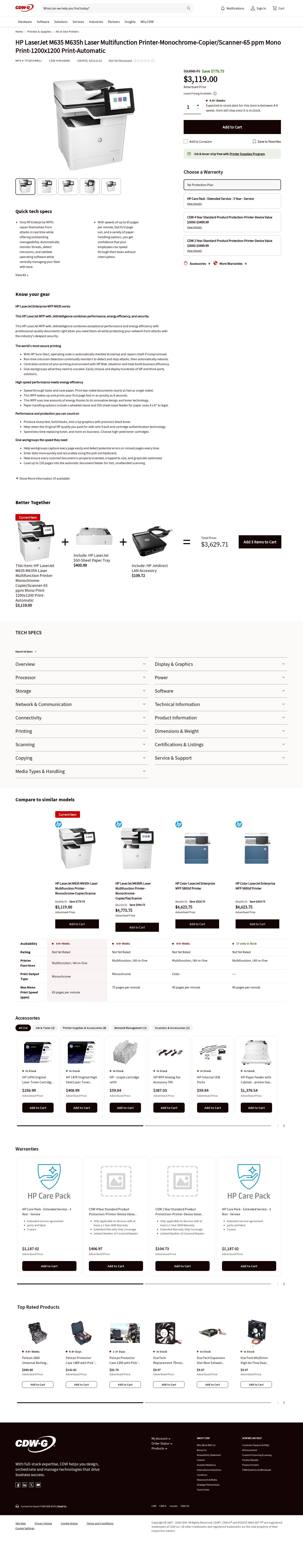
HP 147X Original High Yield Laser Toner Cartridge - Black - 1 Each (81, 1080)
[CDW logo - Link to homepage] (24, 8)
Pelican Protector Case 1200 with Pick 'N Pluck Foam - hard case (125, 1360)
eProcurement (249, 1450)
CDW (154, 1505)
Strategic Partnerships (208, 1484)
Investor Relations (206, 1464)
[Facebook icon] (17, 1485)
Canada (173, 1505)
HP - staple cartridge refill (124, 1079)
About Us (202, 1450)
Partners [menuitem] (114, 22)
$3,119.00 (200, 79)
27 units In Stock (246, 943)
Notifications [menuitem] (235, 8)
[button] (278, 8)
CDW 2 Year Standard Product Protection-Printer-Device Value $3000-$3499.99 (178, 1212)
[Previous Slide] (278, 1126)
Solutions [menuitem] (61, 22)
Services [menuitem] (78, 22)
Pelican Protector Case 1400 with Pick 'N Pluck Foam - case (81, 1360)
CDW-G (162, 1505)
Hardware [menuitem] (25, 22)
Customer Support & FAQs (255, 1445)
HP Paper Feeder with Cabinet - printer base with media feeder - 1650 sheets (256, 1080)
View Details (194, 204)
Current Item (67, 814)
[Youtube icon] (38, 1485)
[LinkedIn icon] (24, 1485)
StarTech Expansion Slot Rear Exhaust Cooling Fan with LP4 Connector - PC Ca (212, 1360)
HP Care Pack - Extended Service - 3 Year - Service (46, 1211)
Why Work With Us (206, 1445)
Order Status (161, 1443)
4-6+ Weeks (63, 943)
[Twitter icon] (31, 1485)
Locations (202, 1474)
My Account (160, 1438)
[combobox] (110, 8)
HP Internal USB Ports (208, 1079)
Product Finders (250, 1464)
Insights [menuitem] (130, 22)
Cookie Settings (24, 1528)
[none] (25, 22)
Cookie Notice (69, 1523)
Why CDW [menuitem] (147, 22)
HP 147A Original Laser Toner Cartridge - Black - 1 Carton (37, 1080)
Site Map (20, 1523)
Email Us (62, 1506)
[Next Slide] (284, 1126)
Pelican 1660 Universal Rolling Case (34, 1360)
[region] (151, 1083)
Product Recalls (250, 1459)
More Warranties (231, 263)
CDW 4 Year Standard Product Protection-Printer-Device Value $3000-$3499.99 (112, 1212)
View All (21, 275)
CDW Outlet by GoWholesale (256, 1469)
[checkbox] (186, 141)
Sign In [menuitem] (261, 8)
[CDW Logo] (24, 8)
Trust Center (203, 1489)
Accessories (198, 263)
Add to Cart (260, 541)
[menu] (232, 8)
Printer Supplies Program (247, 154)
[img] (77, 848)
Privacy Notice (43, 1523)
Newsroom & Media (207, 1479)
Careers (201, 1459)
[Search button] (188, 8)
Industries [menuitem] (96, 22)
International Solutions (209, 1469)
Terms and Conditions (100, 1523)
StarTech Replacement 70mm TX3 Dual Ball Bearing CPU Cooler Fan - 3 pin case (168, 1360)
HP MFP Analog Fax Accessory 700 (166, 1079)
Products (158, 1448)
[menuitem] (223, 8)
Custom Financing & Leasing (256, 1455)
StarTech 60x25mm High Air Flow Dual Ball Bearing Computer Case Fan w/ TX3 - (256, 1360)
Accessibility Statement (209, 1455)
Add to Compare (200, 141)
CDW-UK (185, 1505)
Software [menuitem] (43, 22)
